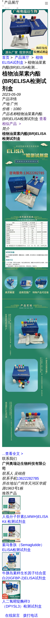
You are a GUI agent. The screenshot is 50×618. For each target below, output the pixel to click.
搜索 (17, 8)
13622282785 (28, 478)
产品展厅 (22, 57)
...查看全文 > (12, 454)
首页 (5, 57)
